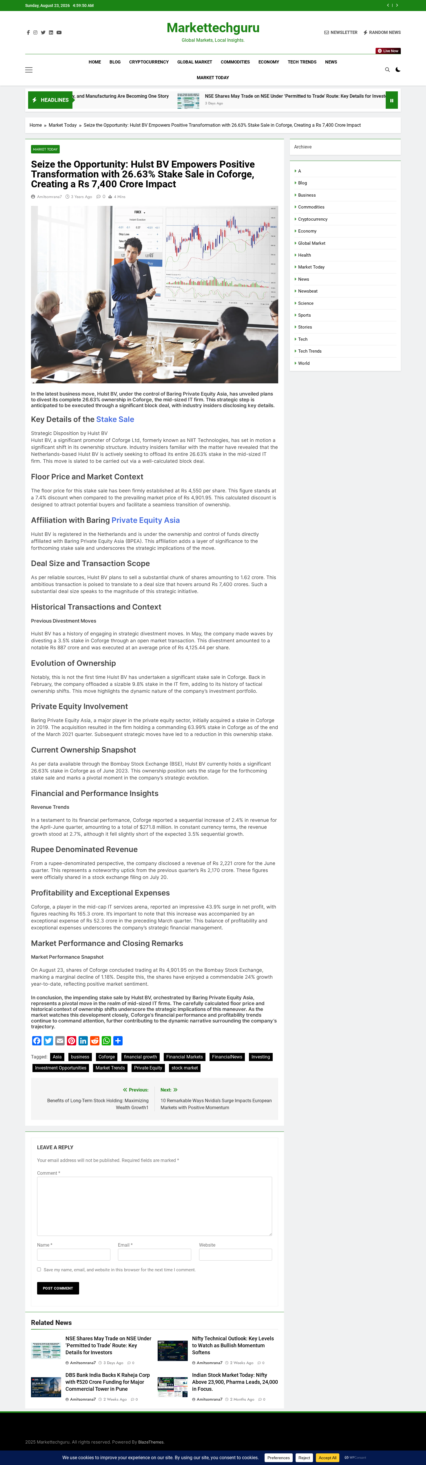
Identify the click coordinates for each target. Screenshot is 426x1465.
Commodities (235, 62)
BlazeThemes (150, 1441)
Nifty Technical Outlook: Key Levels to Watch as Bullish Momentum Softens (233, 1345)
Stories (305, 327)
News (331, 62)
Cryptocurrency (149, 62)
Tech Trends (302, 62)
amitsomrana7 (49, 197)
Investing (261, 1057)
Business (307, 195)
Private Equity (148, 1068)
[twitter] (43, 32)
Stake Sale (115, 419)
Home (95, 62)
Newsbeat (308, 291)
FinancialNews (227, 1057)
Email (125, 1245)
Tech (302, 339)
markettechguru (213, 27)
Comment (48, 1173)
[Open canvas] (28, 69)
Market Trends (110, 1068)
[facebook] (28, 32)
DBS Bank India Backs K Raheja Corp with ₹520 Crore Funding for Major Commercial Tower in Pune (107, 1382)
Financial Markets (184, 1057)
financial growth (140, 1057)
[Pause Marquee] (392, 100)
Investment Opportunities (60, 1068)
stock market (185, 1068)
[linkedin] (51, 32)
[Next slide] (397, 5)
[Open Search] (387, 69)
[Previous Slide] (388, 5)
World (304, 363)
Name (44, 1245)
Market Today (213, 77)
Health (304, 255)
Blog (115, 62)
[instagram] (35, 32)
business (80, 1057)
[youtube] (59, 32)
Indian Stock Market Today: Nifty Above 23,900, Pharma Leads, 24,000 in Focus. (235, 1382)
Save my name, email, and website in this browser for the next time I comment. (120, 1269)
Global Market (194, 62)
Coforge (107, 1057)
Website (207, 1245)
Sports (304, 315)
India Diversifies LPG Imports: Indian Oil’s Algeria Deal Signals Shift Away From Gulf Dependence (297, 5)
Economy (268, 62)
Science (306, 303)
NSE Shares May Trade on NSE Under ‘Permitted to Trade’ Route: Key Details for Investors (239, 96)
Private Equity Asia (146, 520)
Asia (57, 1057)
